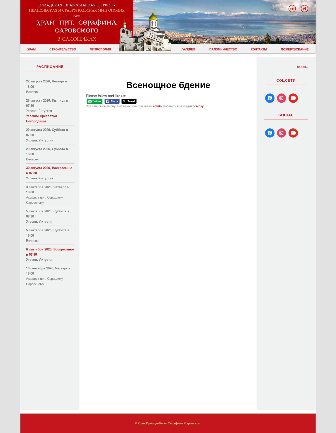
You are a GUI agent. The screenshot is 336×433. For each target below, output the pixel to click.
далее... (302, 66)
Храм (31, 49)
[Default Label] (270, 133)
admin (157, 106)
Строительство (62, 49)
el (304, 9)
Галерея (188, 49)
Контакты (259, 49)
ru (292, 9)
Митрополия (100, 49)
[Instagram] (282, 98)
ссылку (198, 106)
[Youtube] (293, 98)
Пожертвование (295, 49)
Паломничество (223, 49)
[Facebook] (270, 98)
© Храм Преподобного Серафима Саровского (168, 423)
